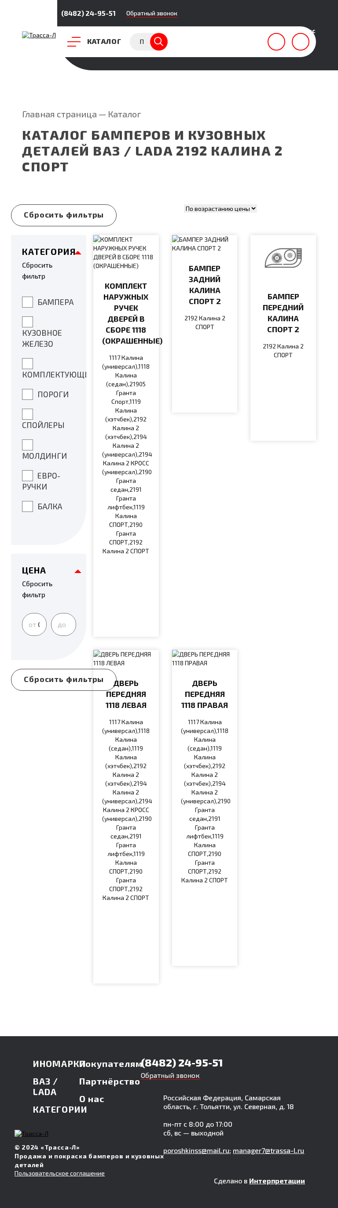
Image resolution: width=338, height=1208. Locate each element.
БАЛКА (49, 506)
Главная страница (59, 114)
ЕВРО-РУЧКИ (41, 481)
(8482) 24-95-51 (88, 13)
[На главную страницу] (39, 35)
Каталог (124, 114)
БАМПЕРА (55, 302)
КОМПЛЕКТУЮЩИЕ (54, 374)
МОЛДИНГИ (44, 456)
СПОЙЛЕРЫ (43, 425)
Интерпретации (277, 1180)
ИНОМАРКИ (59, 1063)
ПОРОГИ (53, 394)
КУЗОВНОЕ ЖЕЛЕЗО (42, 338)
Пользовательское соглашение (60, 1173)
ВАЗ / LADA (45, 1086)
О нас (91, 1098)
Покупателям (111, 1063)
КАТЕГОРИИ (60, 1109)
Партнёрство (109, 1081)
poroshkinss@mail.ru (196, 1150)
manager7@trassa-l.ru (268, 1150)
